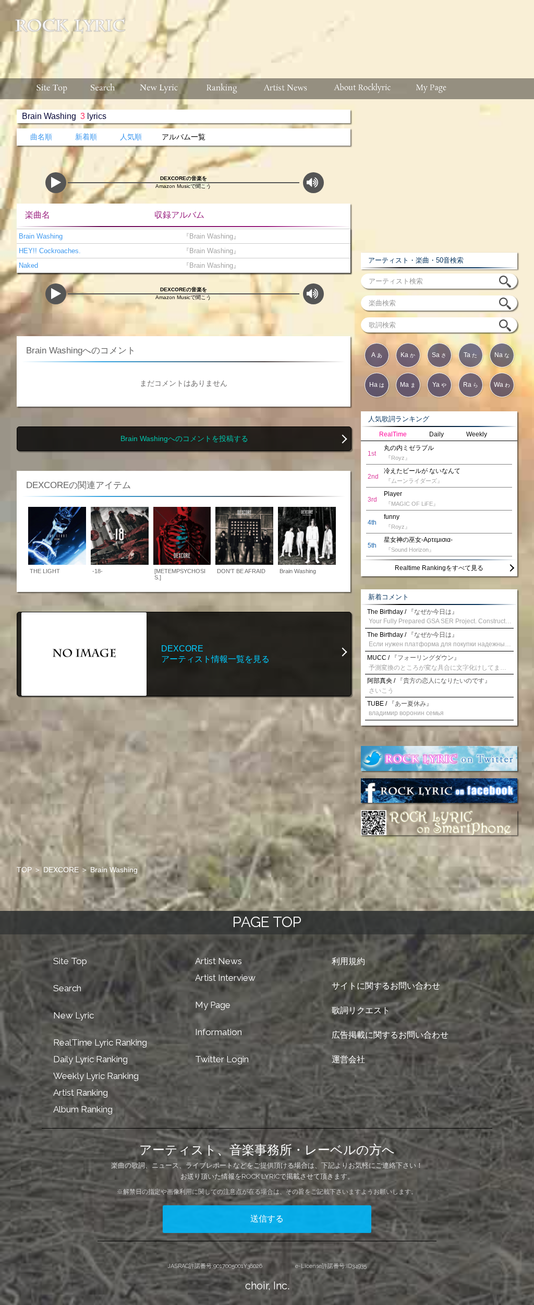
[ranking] (221, 88)
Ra (470, 384)
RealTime (393, 434)
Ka (407, 355)
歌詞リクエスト (361, 1010)
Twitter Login (222, 1059)
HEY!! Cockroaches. (49, 251)
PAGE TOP (267, 922)
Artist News (218, 961)
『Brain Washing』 (209, 236)
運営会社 (348, 1059)
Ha (376, 384)
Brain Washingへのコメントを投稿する (184, 439)
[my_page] (431, 88)
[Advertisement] (334, 33)
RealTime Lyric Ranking (100, 1042)
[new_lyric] (159, 88)
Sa (439, 355)
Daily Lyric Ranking (90, 1059)
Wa (502, 384)
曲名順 (41, 137)
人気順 (131, 137)
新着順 (86, 137)
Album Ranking (83, 1109)
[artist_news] (286, 88)
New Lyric (73, 1015)
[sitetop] (50, 88)
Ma (408, 384)
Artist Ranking (80, 1092)
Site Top (70, 961)
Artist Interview (225, 977)
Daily (436, 434)
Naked (27, 265)
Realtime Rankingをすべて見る (439, 568)
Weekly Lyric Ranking (96, 1076)
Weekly (476, 434)
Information (218, 1032)
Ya (439, 384)
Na (501, 355)
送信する (267, 1219)
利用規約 (348, 961)
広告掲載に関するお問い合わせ (390, 1035)
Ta (470, 355)
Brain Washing (40, 236)
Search (67, 988)
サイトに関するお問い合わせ (386, 986)
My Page (212, 1005)
